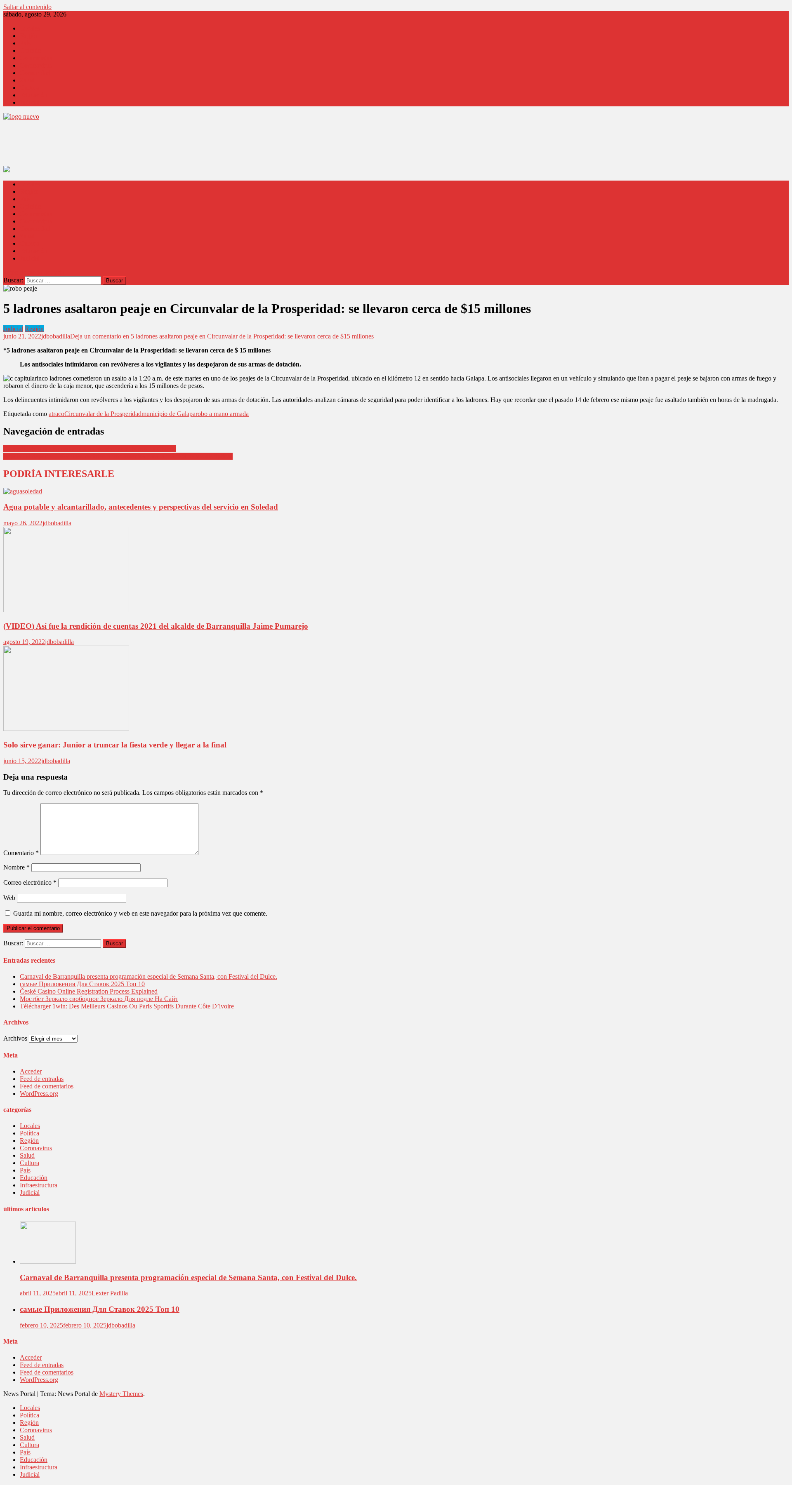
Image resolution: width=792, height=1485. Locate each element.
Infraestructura (38, 1185)
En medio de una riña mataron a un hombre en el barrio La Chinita (89, 448)
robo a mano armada (222, 413)
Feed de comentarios (46, 1086)
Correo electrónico (30, 882)
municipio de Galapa (168, 413)
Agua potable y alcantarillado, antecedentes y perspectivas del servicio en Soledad (140, 507)
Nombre (16, 867)
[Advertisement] (153, 145)
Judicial (30, 102)
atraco (56, 413)
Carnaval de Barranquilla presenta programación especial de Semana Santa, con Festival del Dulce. (148, 976)
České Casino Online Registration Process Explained (89, 991)
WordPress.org (39, 1093)
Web (9, 897)
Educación (33, 95)
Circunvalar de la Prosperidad (102, 413)
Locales (30, 28)
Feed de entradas (42, 1078)
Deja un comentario (222, 336)
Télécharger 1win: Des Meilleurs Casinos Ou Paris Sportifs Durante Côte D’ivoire (127, 1006)
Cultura (29, 87)
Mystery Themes (121, 1393)
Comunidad (35, 72)
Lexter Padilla (110, 1293)
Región (29, 35)
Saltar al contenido (27, 6)
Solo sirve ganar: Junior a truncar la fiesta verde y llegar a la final (114, 744)
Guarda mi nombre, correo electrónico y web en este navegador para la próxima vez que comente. (140, 913)
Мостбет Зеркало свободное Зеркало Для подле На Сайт (99, 998)
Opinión (30, 50)
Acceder (31, 1071)
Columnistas (36, 57)
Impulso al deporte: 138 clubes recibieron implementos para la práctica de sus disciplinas (118, 456)
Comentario (21, 852)
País (25, 43)
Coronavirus (36, 65)
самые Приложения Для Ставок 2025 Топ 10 (82, 983)
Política (29, 1133)
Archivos (15, 1038)
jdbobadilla (55, 336)
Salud (27, 80)
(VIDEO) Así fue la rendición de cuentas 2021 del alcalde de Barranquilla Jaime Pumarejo (155, 626)
